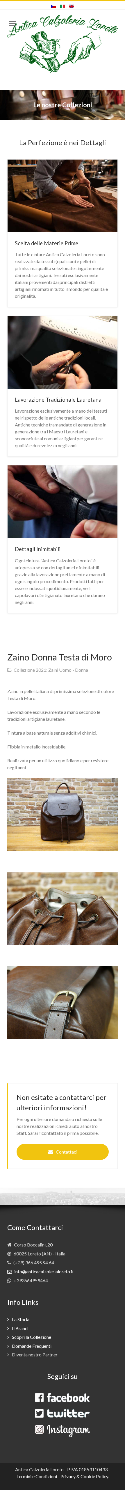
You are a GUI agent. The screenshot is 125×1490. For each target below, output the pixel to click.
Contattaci (66, 1151)
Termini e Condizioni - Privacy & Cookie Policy (62, 1476)
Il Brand (20, 1328)
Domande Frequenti (31, 1346)
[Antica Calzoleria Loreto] (62, 44)
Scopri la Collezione (31, 1337)
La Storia (20, 1319)
